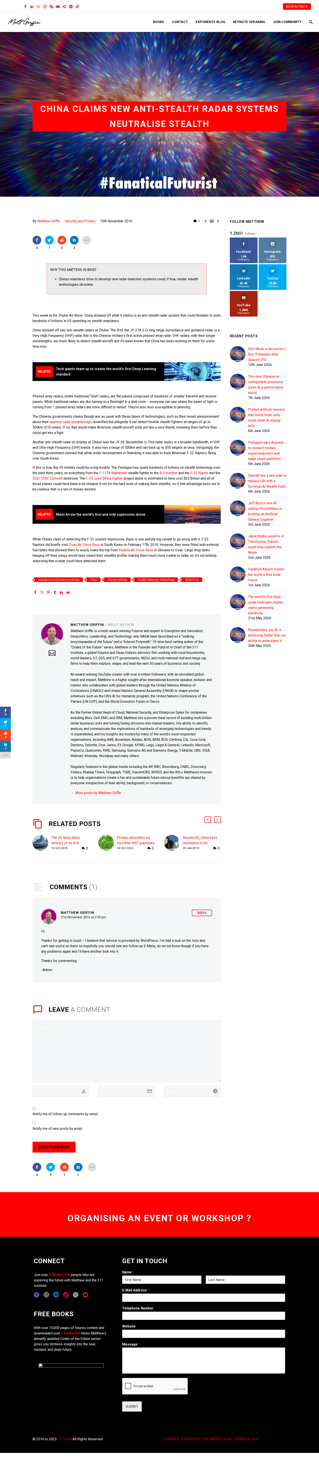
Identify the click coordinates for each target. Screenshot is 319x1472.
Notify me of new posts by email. (58, 1128)
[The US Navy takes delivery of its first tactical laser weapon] (42, 843)
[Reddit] (68, 592)
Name (128, 1272)
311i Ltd (65, 1439)
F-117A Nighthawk (113, 473)
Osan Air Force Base (84, 545)
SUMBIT (132, 1406)
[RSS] (51, 6)
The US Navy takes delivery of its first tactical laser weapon (67, 843)
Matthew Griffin (48, 221)
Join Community (287, 22)
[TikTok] (77, 6)
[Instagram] (45, 6)
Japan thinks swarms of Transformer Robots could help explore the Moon (266, 544)
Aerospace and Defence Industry (58, 579)
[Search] (310, 22)
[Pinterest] (48, 592)
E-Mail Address (135, 1290)
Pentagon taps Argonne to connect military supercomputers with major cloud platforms (266, 450)
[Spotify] (71, 6)
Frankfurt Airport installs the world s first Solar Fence (266, 574)
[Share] (64, 6)
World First (192, 579)
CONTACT (171, 1439)
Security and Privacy (80, 221)
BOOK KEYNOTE (297, 6)
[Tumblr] (55, 592)
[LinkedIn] (32, 6)
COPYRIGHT (190, 1439)
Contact (180, 22)
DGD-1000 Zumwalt (47, 478)
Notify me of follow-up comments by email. (65, 1114)
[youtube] (85, 1295)
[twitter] (75, 1295)
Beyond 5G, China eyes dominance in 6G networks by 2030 (200, 843)
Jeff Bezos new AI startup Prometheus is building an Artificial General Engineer (265, 511)
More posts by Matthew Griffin (98, 793)
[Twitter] (38, 6)
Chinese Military (117, 579)
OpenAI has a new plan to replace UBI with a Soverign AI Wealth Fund (267, 480)
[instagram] (46, 1295)
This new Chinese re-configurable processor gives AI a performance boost (265, 384)
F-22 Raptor (199, 473)
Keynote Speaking (249, 22)
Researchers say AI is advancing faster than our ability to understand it (267, 635)
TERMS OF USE (246, 1439)
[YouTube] (58, 6)
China (93, 579)
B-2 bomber (169, 473)
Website (129, 1326)
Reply (201, 913)
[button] (207, 819)
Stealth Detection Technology (156, 579)
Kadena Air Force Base (136, 550)
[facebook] (36, 1295)
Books (158, 22)
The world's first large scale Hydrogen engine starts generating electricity (265, 605)
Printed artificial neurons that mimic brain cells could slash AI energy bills (266, 417)
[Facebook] (25, 6)
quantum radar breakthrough (70, 422)
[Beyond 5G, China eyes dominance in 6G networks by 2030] (173, 843)
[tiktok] (66, 1295)
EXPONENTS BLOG (217, 1439)
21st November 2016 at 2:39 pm (83, 917)
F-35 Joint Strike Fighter (104, 478)
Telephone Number (138, 1308)
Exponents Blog (210, 22)
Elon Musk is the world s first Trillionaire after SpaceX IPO (266, 354)
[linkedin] (56, 1295)
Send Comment (54, 1147)
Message (131, 1344)
